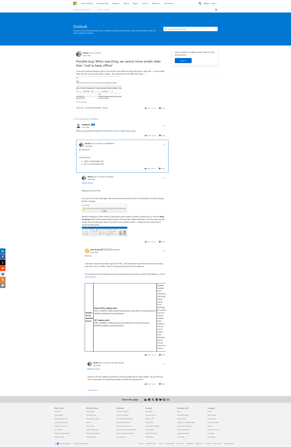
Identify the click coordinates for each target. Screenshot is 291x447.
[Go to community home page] (75, 3)
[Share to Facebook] (149, 399)
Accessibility (210, 433)
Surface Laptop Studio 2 (61, 419)
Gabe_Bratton (114, 131)
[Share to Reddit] (157, 399)
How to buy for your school (124, 426)
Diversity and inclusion (213, 429)
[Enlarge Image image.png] (104, 208)
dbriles (85, 53)
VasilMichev (86, 125)
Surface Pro (58, 411)
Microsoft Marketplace (183, 429)
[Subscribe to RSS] (164, 399)
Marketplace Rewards (183, 433)
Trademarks (190, 443)
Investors (209, 426)
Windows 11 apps (59, 437)
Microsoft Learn (181, 419)
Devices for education (122, 415)
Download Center (91, 415)
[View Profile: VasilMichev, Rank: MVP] (78, 126)
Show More (83, 102)
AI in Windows (58, 429)
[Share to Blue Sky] (160, 399)
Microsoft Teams (150, 429)
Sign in (183, 60)
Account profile (90, 411)
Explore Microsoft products (62, 433)
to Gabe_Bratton (118, 363)
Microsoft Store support (92, 419)
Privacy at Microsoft (212, 422)
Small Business (150, 437)
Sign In (214, 3)
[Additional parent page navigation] (93, 9)
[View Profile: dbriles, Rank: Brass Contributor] (79, 54)
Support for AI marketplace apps (186, 422)
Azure (178, 411)
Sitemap (141, 443)
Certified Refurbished (92, 429)
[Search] (200, 3)
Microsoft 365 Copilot (151, 433)
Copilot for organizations (61, 422)
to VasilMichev (109, 143)
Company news (211, 419)
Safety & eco (199, 443)
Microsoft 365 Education (123, 422)
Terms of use (180, 443)
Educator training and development (126, 429)
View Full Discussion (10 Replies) (87, 119)
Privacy (161, 443)
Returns (88, 422)
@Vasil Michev (87, 183)
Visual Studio (180, 437)
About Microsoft (211, 415)
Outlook (99, 10)
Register (206, 3)
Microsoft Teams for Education (125, 419)
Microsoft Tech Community (184, 426)
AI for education (121, 437)
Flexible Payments (91, 437)
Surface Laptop (59, 415)
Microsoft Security (151, 415)
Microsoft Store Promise (93, 433)
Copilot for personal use (61, 426)
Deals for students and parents (125, 433)
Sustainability (211, 437)
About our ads (217, 443)
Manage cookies (169, 443)
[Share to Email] (168, 399)
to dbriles (109, 177)
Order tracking (90, 426)
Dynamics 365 (149, 419)
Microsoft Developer (182, 415)
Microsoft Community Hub (81, 10)
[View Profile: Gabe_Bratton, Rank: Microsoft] (87, 251)
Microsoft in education (123, 411)
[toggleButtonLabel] (216, 9)
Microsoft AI (149, 411)
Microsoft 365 (149, 422)
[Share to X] (153, 399)
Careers (209, 411)
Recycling (208, 443)
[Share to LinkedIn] (145, 399)
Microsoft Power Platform (152, 426)
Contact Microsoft (151, 443)
